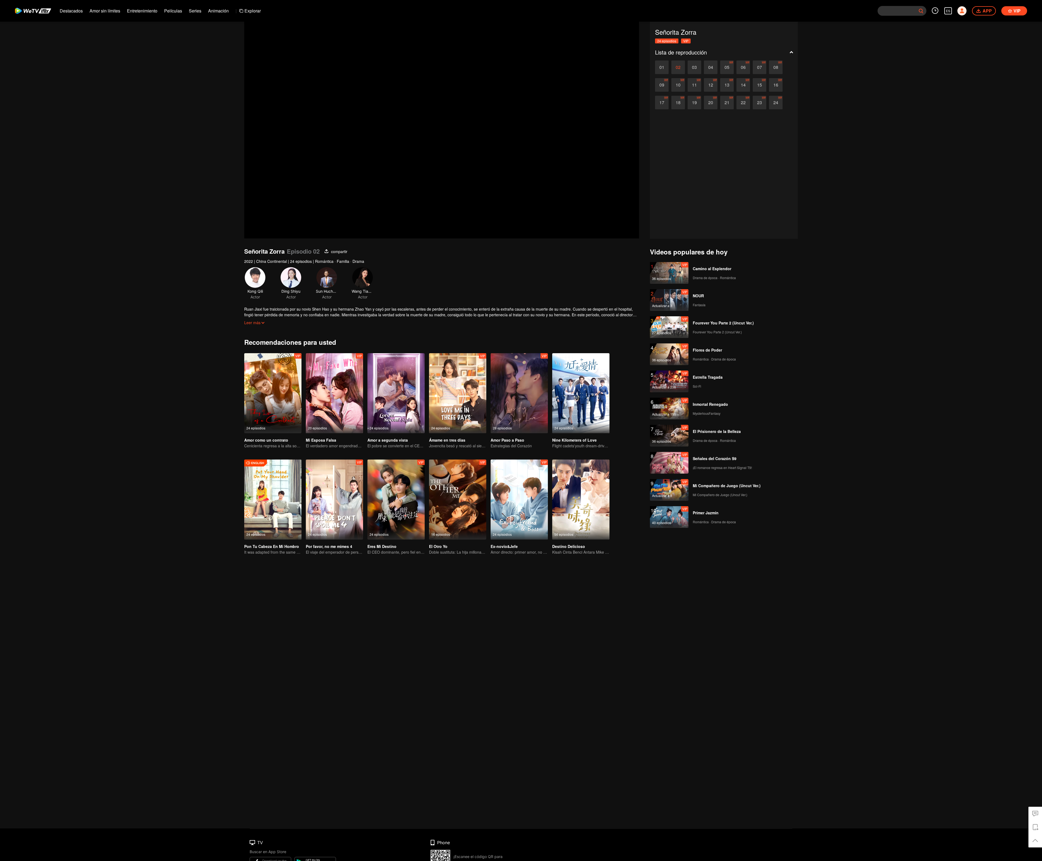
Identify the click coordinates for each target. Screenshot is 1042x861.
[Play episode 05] (727, 67)
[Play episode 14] (743, 85)
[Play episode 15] (759, 85)
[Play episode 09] (662, 85)
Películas (173, 11)
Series (195, 11)
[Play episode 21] (727, 102)
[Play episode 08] (776, 67)
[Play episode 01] (662, 67)
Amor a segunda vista (387, 440)
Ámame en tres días (447, 440)
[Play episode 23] (759, 102)
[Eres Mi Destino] (396, 500)
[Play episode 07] (759, 67)
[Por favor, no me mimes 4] (334, 500)
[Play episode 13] (727, 85)
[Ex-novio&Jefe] (519, 500)
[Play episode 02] (678, 67)
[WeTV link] (33, 11)
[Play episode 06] (743, 67)
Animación (218, 11)
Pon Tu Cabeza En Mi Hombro (271, 546)
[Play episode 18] (678, 102)
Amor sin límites (105, 11)
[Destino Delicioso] (580, 500)
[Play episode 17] (662, 102)
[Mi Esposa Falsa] (334, 393)
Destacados (71, 11)
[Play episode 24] (776, 102)
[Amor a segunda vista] (396, 393)
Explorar (252, 11)
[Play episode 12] (710, 85)
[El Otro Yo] (457, 500)
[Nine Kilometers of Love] (580, 393)
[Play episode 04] (710, 67)
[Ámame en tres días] (457, 393)
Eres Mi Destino (381, 546)
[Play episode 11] (694, 85)
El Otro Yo (438, 546)
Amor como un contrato (266, 440)
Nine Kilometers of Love (574, 440)
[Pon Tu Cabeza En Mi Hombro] (272, 500)
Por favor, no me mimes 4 (329, 546)
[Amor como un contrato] (272, 393)
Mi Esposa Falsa (321, 440)
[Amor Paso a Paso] (519, 393)
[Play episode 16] (776, 85)
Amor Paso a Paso (507, 440)
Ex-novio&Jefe (504, 546)
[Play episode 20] (710, 102)
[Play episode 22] (743, 102)
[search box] (921, 11)
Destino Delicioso (568, 546)
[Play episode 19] (694, 102)
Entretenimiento (142, 11)
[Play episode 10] (678, 85)
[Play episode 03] (694, 67)
